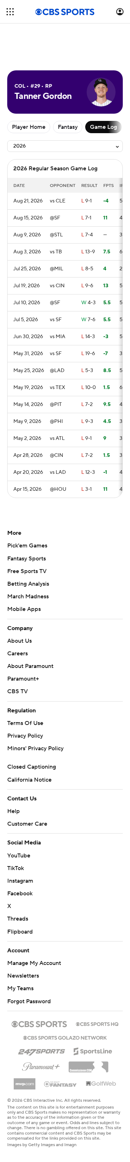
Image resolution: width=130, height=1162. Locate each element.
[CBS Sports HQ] (97, 1023)
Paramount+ (23, 678)
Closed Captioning (31, 766)
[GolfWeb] (101, 1084)
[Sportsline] (93, 1050)
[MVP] (24, 1081)
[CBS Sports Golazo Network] (65, 1037)
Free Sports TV (27, 571)
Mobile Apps (24, 609)
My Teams (20, 988)
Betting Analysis (28, 583)
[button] (10, 11)
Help (13, 811)
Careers (17, 653)
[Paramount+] (41, 1065)
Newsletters (23, 975)
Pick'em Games (27, 545)
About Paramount (30, 666)
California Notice (29, 779)
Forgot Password (29, 1001)
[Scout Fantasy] (60, 1083)
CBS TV (17, 691)
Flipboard (20, 931)
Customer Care (27, 823)
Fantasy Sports (26, 558)
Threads (17, 918)
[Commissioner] (88, 1064)
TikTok (15, 868)
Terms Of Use (25, 723)
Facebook (19, 893)
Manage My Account (34, 963)
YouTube (18, 855)
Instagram (20, 880)
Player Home (29, 127)
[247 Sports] (41, 1050)
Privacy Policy (25, 735)
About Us (19, 641)
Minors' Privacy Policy (35, 748)
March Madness (28, 596)
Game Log (103, 127)
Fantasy (68, 127)
